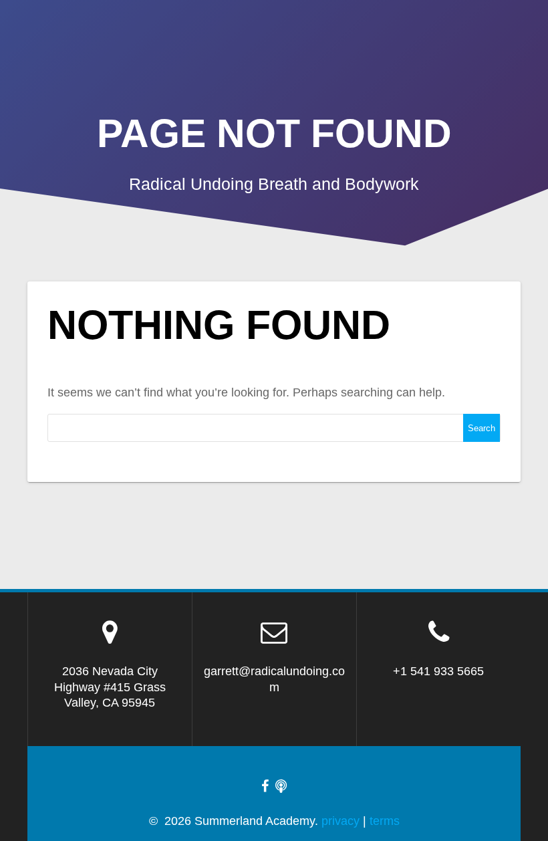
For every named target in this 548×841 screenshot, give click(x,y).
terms (385, 821)
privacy (340, 821)
